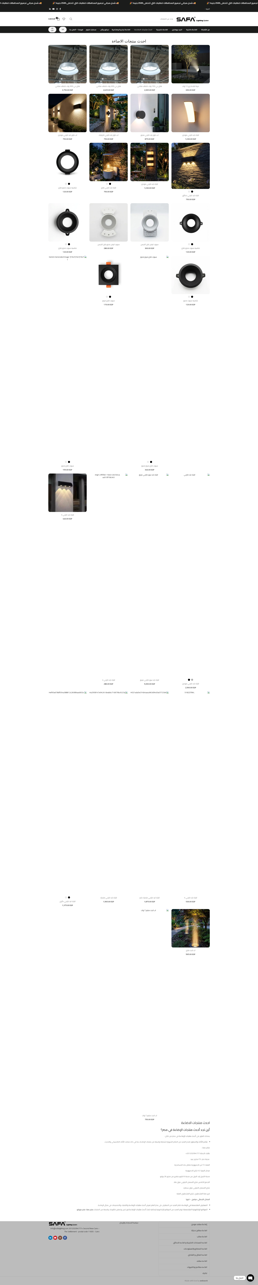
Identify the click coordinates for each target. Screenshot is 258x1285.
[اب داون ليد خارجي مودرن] (67, 113)
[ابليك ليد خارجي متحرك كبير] (149, 793)
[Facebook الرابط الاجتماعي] (60, 9)
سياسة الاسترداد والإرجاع (129, 1222)
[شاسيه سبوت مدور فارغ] (67, 162)
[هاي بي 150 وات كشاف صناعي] (149, 64)
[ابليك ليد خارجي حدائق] (190, 166)
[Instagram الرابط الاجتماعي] (57, 9)
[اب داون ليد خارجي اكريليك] (108, 113)
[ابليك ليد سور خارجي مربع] (149, 575)
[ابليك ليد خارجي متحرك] (108, 793)
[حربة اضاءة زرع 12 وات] (190, 64)
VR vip (52, 29)
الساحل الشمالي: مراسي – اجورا (198, 1199)
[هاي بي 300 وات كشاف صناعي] (67, 64)
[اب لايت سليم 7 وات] (149, 1011)
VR (63, 29)
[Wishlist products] (63, 19)
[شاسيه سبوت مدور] (190, 275)
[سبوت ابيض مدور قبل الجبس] (108, 222)
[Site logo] (193, 18)
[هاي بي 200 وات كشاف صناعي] (108, 64)
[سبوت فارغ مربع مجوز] (149, 357)
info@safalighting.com (59, 1228)
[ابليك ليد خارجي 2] (108, 575)
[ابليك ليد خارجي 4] (190, 793)
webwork (204, 1280)
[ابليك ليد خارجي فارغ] (108, 162)
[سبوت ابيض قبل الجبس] (149, 222)
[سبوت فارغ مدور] (67, 357)
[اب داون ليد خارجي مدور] (149, 113)
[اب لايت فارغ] (190, 928)
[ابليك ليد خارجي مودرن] (190, 113)
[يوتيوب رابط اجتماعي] (53, 9)
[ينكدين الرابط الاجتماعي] (50, 9)
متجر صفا (89, 1209)
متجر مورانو (81, 1209)
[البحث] (71, 19)
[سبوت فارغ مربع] (108, 275)
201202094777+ (76, 1228)
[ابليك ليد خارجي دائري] (67, 793)
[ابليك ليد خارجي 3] (67, 493)
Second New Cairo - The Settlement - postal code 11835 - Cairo (81, 1230)
